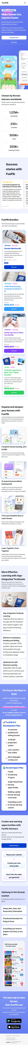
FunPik (5, 3)
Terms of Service (16, 1035)
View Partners (14, 845)
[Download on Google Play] (14, 1021)
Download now (14, 37)
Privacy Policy (8, 1035)
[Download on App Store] (14, 1027)
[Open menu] (25, 3)
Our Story (14, 42)
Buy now (14, 267)
